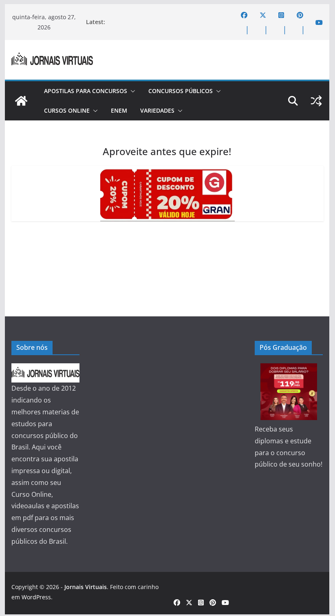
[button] (131, 91)
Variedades (157, 110)
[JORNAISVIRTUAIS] (45, 369)
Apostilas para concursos (85, 91)
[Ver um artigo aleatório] (316, 100)
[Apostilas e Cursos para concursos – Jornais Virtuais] (21, 100)
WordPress (36, 597)
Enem (119, 110)
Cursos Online (67, 110)
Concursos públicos (180, 91)
